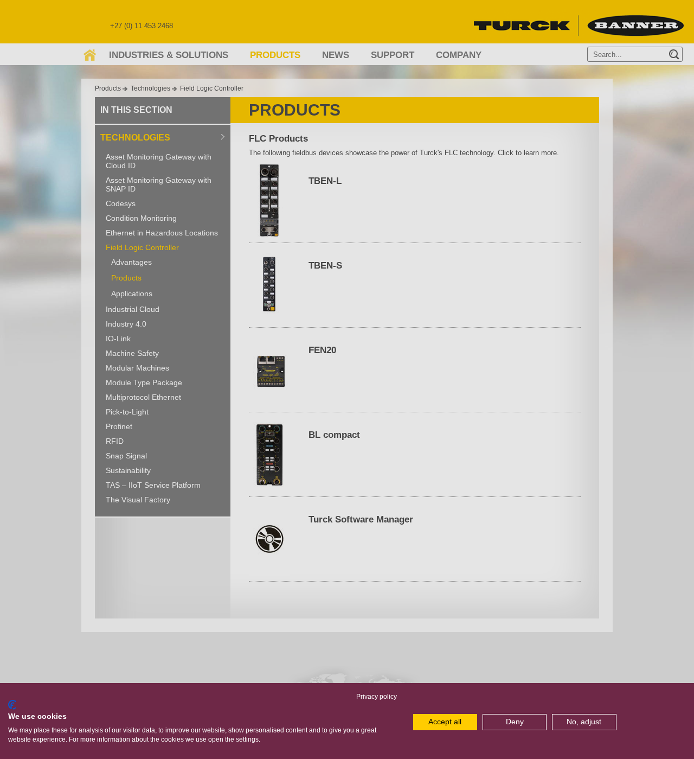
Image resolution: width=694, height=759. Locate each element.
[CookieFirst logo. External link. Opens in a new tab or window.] (12, 705)
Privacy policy (376, 696)
